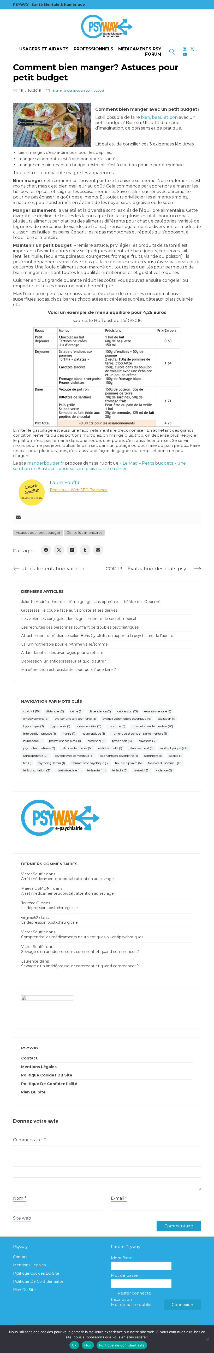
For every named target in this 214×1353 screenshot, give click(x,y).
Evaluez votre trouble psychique (127, 719)
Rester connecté (134, 1293)
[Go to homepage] (107, 27)
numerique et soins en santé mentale (139, 733)
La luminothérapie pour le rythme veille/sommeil (65, 644)
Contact (29, 1058)
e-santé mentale (157, 711)
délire (76, 711)
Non (87, 1345)
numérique (33, 741)
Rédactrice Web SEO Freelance (79, 490)
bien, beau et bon (159, 117)
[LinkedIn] (72, 550)
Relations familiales (77, 748)
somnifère (153, 756)
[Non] (207, 1339)
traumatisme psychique (90, 763)
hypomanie (60, 726)
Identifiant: (121, 1257)
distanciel (55, 711)
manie (68, 733)
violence (164, 770)
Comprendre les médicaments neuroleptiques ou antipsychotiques (82, 937)
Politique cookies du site (46, 1075)
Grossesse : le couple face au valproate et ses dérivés (69, 610)
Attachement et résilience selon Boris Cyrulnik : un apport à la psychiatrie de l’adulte (97, 635)
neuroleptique (93, 733)
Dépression (127, 711)
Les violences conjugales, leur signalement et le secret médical (78, 618)
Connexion (182, 1304)
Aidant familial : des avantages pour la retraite (62, 652)
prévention (122, 741)
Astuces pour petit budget (38, 532)
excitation (166, 719)
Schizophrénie (36, 756)
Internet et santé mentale (152, 726)
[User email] (18, 517)
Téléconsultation (37, 770)
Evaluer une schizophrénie (75, 719)
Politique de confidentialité (49, 1083)
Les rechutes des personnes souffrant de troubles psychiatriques (80, 627)
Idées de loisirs (89, 726)
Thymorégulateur (51, 763)
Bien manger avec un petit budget (78, 90)
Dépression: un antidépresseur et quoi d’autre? (63, 661)
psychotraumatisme (39, 748)
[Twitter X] (59, 550)
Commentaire (29, 1139)
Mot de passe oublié (131, 1304)
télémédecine (69, 770)
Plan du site (33, 1092)
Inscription (121, 1299)
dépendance (100, 711)
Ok (74, 1345)
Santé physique (174, 748)
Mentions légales (39, 1066)
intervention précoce (39, 733)
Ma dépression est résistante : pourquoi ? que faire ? (68, 669)
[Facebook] (46, 550)
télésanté (96, 770)
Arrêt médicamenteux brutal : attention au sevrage (67, 878)
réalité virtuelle (110, 748)
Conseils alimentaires (84, 532)
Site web (22, 1218)
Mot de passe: (125, 1275)
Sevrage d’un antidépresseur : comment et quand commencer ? (80, 951)
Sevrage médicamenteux (74, 756)
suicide (175, 756)
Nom (19, 1198)
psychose (147, 741)
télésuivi (142, 770)
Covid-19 (31, 711)
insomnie (116, 726)
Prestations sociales (65, 741)
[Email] (98, 550)
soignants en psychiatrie (119, 756)
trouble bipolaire (128, 763)
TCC (27, 763)
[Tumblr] (85, 550)
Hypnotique (33, 726)
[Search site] (172, 52)
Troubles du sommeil (165, 763)
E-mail (119, 1198)
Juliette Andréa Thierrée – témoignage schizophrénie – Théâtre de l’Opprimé (90, 601)
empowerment (35, 719)
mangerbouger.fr (45, 463)
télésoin (119, 770)
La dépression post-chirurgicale (49, 907)
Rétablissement (141, 748)
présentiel (96, 741)
